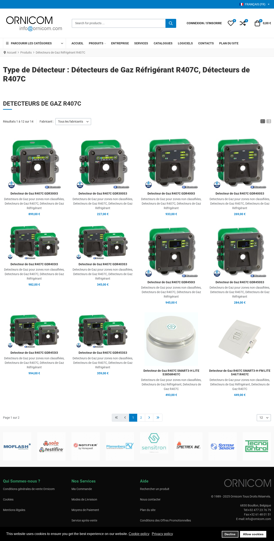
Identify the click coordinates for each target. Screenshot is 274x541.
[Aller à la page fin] (157, 418)
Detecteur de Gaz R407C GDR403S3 (103, 264)
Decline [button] (230, 534)
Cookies (8, 499)
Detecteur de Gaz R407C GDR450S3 (240, 282)
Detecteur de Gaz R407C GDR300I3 (34, 193)
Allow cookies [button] (253, 534)
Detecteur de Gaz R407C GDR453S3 (103, 352)
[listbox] (73, 121)
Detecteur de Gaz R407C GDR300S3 (103, 193)
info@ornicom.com (258, 519)
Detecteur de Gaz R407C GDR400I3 (171, 193)
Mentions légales (14, 510)
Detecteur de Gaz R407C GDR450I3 (171, 282)
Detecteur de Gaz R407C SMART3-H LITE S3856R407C (171, 372)
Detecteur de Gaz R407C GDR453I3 (34, 352)
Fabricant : (47, 121)
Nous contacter (150, 499)
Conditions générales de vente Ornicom (29, 489)
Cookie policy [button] (139, 534)
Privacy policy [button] (162, 534)
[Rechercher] (170, 23)
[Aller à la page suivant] (149, 418)
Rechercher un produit (154, 489)
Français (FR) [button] (255, 4)
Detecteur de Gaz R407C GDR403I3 (34, 264)
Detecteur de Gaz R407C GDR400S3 (240, 193)
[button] (230, 23)
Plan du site (147, 510)
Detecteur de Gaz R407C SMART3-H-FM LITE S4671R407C (239, 372)
